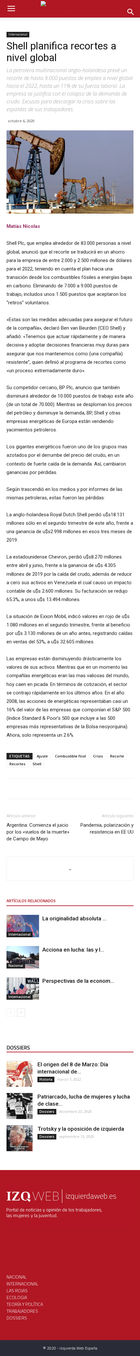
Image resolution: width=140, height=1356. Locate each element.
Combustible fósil (70, 756)
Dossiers (46, 1111)
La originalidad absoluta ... (74, 918)
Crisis (98, 756)
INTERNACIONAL (22, 1283)
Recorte (117, 756)
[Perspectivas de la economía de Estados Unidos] (23, 988)
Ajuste (42, 756)
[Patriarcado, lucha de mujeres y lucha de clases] (20, 1106)
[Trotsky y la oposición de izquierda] (20, 1138)
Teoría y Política (25, 1304)
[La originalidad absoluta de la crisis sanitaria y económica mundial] (23, 926)
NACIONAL (17, 1276)
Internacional (17, 34)
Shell (37, 763)
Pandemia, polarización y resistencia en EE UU (106, 828)
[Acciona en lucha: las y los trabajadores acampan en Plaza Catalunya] (23, 957)
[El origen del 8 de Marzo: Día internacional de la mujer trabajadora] (20, 1074)
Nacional (15, 965)
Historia (45, 1079)
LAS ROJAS (17, 1290)
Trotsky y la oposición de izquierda (80, 1129)
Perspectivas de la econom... (78, 981)
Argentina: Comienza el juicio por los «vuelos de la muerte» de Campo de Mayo (38, 832)
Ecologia (17, 1297)
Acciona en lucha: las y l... (73, 949)
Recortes (17, 763)
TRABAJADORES (22, 1311)
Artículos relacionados (31, 901)
